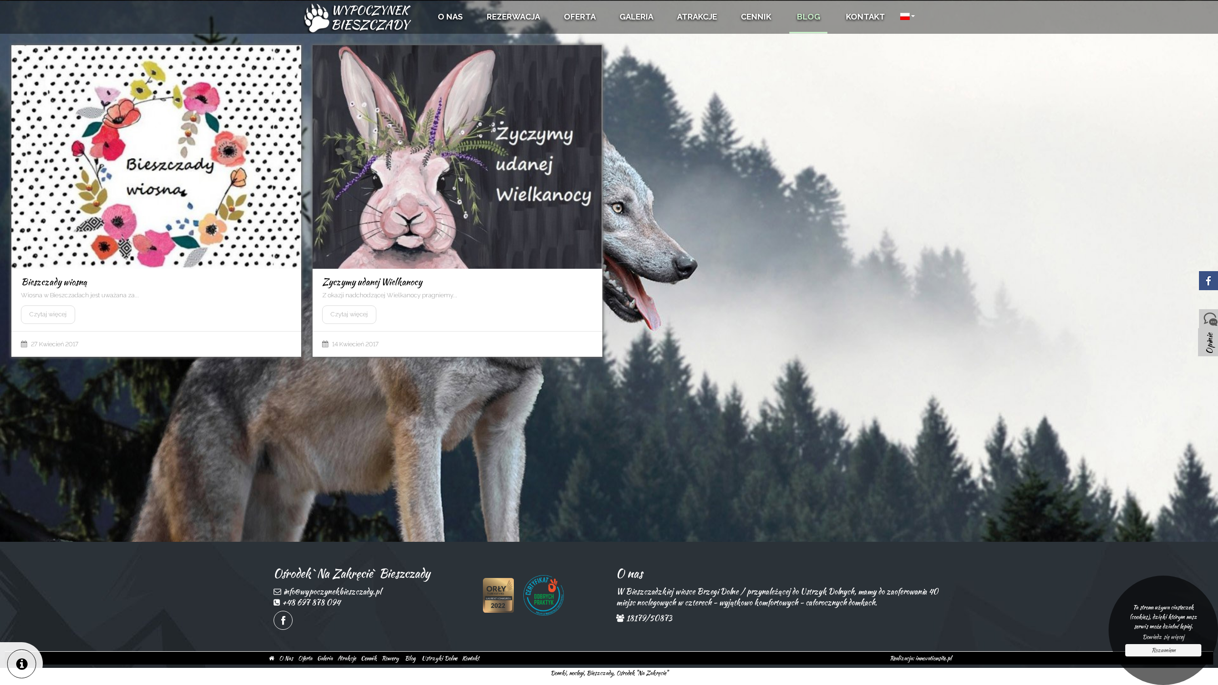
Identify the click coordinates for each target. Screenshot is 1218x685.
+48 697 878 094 (311, 602)
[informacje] (21, 663)
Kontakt (470, 658)
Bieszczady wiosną (54, 281)
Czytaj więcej (48, 314)
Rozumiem (1163, 650)
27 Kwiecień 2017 (55, 344)
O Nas (286, 658)
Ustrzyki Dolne (439, 658)
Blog (410, 658)
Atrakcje (346, 658)
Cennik (369, 658)
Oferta (305, 658)
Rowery (390, 658)
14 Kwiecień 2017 (355, 344)
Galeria (325, 658)
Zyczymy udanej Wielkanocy (372, 281)
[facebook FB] (283, 620)
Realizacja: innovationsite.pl (921, 658)
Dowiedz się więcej (1163, 637)
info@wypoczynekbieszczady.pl (332, 591)
